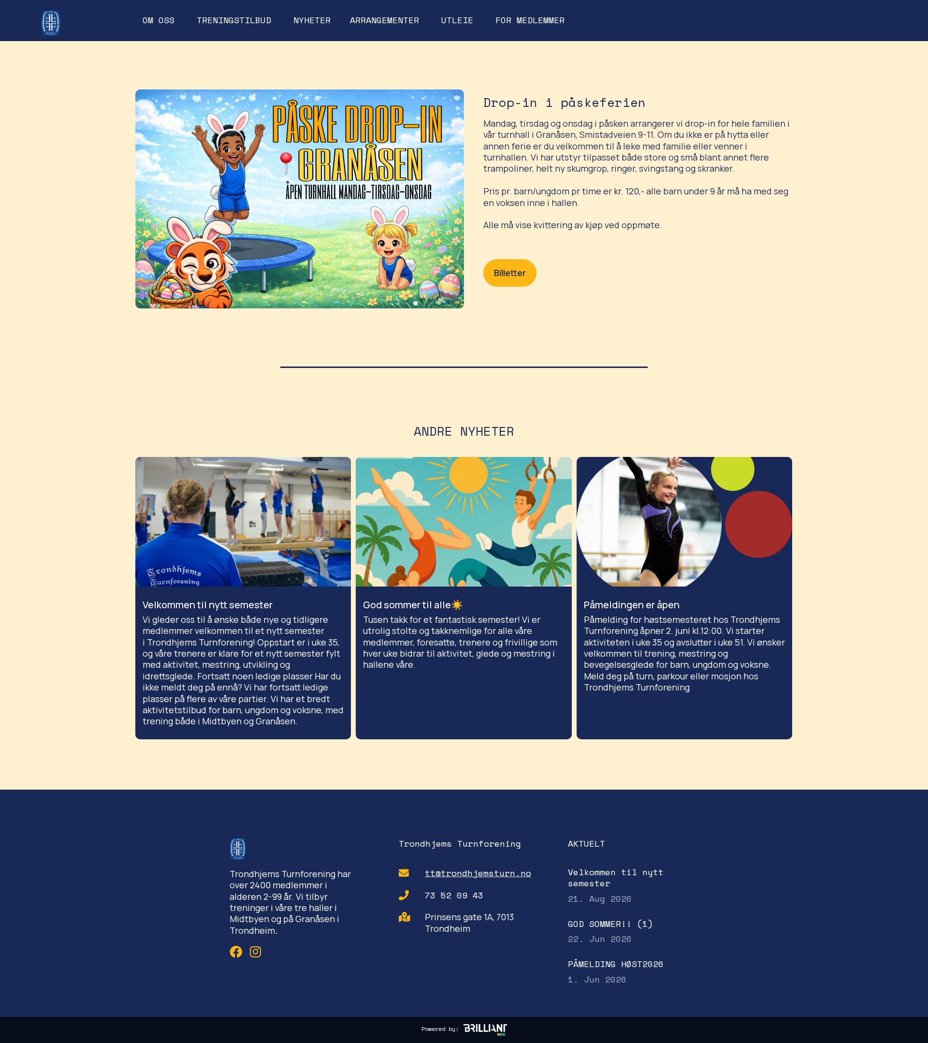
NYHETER (312, 20)
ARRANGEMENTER (384, 20)
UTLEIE (457, 20)
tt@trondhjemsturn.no (478, 873)
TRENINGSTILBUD (234, 20)
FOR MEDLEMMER (530, 20)
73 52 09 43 (454, 895)
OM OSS (158, 20)
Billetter (510, 273)
